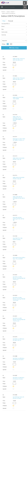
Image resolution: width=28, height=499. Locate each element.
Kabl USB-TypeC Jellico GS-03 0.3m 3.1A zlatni (18, 397)
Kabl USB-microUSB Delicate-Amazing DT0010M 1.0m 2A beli (19, 299)
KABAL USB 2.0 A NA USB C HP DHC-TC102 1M (18, 158)
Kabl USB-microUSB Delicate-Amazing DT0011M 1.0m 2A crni (19, 278)
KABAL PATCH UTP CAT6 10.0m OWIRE (18, 98)
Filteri (4, 21)
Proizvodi (10, 21)
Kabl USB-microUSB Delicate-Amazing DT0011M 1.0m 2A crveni (19, 319)
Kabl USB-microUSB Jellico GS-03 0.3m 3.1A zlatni (18, 378)
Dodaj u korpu (15, 48)
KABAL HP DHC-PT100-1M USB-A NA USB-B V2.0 (18, 59)
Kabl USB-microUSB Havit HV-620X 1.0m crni (18, 339)
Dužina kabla (4, 32)
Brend (3, 26)
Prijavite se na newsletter (10, 7)
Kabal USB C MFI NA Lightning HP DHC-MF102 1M (18, 219)
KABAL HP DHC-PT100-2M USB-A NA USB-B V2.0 (18, 78)
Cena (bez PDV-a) (5, 23)
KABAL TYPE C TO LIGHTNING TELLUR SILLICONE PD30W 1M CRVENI (17, 118)
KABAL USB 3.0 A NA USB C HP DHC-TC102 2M (18, 178)
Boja (3, 29)
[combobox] (14, 40)
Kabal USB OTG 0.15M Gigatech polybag (17, 238)
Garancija (4, 35)
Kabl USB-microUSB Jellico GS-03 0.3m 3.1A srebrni (18, 358)
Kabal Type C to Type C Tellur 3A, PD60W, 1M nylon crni (19, 139)
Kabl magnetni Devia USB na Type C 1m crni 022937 (19, 258)
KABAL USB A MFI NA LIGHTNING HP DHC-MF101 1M (19, 198)
